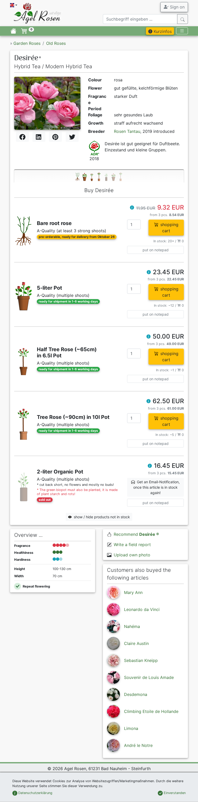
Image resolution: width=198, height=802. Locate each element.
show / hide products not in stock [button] (102, 517)
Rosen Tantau (127, 131)
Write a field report (132, 544)
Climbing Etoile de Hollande (151, 711)
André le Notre (138, 745)
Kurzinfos (162, 31)
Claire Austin (136, 643)
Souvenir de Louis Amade (149, 677)
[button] (132, 208)
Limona (131, 728)
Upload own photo (132, 554)
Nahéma (132, 626)
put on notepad (156, 250)
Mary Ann (133, 592)
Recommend (136, 534)
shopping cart (169, 227)
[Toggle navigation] (182, 30)
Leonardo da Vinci (142, 609)
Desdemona (135, 694)
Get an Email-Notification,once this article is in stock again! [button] (156, 487)
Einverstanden (174, 793)
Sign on (177, 7)
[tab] (99, 176)
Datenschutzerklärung (34, 793)
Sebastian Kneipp (141, 660)
